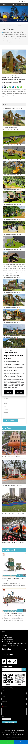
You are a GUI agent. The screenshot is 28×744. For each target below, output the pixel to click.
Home (4, 4)
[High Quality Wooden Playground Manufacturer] (14, 600)
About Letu (14, 4)
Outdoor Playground (16, 737)
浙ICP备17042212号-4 (19, 735)
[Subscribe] (23, 669)
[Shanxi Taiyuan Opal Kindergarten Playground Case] (14, 500)
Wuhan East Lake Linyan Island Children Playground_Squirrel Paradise (11, 457)
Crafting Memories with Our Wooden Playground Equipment (13, 578)
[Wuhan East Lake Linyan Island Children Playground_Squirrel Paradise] (14, 443)
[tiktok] (14, 661)
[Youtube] (9, 661)
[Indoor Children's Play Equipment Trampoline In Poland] (14, 529)
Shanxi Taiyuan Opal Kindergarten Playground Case (13, 513)
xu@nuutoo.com (8, 637)
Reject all (8, 392)
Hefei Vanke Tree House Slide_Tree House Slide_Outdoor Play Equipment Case (11, 485)
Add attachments (6, 719)
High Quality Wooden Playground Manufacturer (12, 613)
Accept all (19, 392)
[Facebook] (4, 661)
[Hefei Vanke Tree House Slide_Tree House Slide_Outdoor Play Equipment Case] (14, 472)
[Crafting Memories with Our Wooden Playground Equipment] (14, 565)
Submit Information (10, 420)
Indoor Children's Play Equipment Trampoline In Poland (13, 542)
